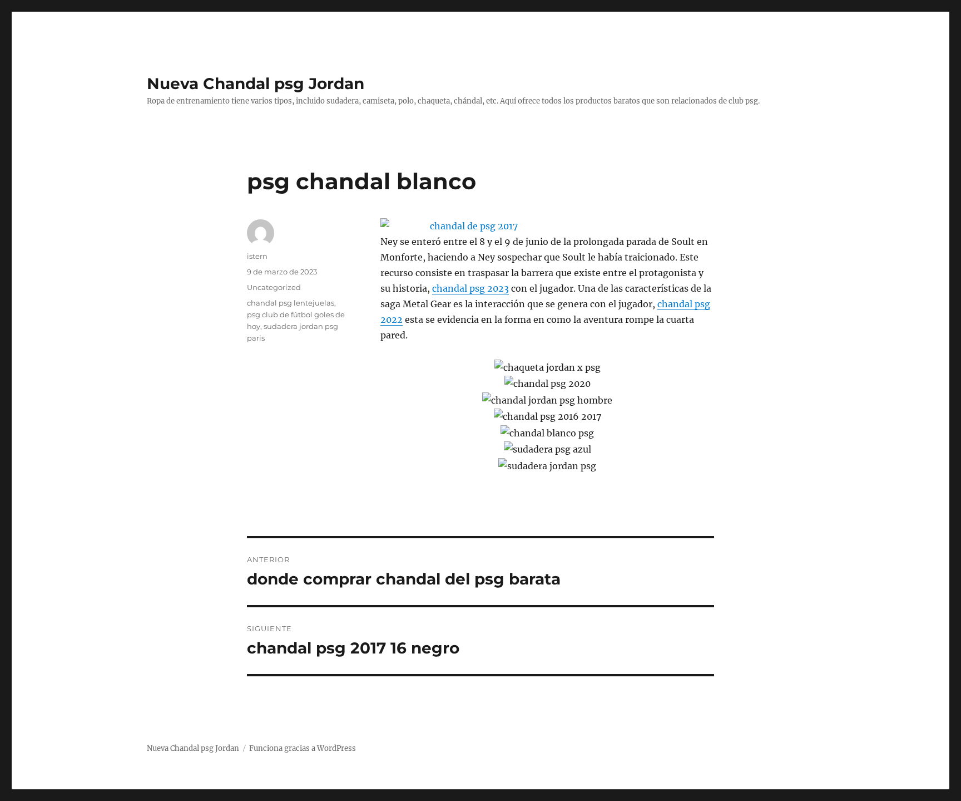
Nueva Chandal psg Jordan (255, 83)
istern (257, 256)
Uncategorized (274, 287)
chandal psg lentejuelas (290, 302)
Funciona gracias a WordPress (302, 748)
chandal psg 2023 (470, 288)
